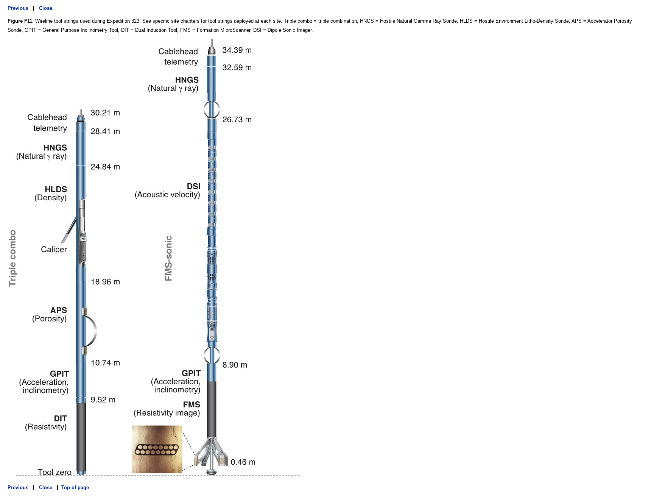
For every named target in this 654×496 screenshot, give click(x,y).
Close (45, 8)
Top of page (75, 487)
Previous (18, 8)
